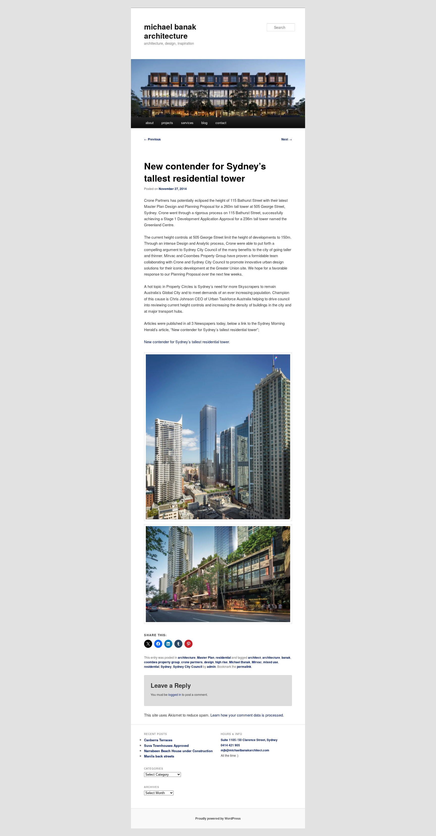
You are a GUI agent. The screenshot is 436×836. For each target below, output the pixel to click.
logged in (174, 694)
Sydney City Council (187, 666)
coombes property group (162, 662)
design (209, 662)
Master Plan (205, 657)
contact (220, 122)
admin (211, 666)
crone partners (192, 662)
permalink (244, 666)
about (150, 122)
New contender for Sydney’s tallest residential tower (186, 341)
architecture (187, 657)
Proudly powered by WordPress (218, 818)
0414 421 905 (230, 745)
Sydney (166, 666)
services (187, 122)
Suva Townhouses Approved (166, 745)
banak (286, 657)
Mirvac (257, 662)
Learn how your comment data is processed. (247, 715)
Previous (152, 139)
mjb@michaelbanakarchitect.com (245, 750)
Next (286, 139)
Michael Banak (239, 662)
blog (204, 122)
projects (167, 122)
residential (223, 657)
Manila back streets (159, 756)
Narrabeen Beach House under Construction (178, 750)
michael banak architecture (170, 31)
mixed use (270, 662)
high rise (221, 662)
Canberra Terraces (158, 739)
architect (254, 657)
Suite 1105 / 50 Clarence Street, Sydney (249, 739)
